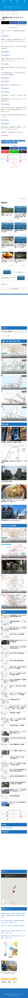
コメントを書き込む (14, 288)
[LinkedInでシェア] (17, 508)
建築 (12, 142)
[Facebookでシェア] (11, 504)
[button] (22, 151)
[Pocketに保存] (23, 504)
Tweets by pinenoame (6, 827)
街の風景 (4, 142)
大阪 (8, 142)
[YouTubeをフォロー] (20, 160)
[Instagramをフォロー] (7, 160)
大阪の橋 (11, 140)
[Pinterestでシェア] (11, 508)
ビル (21, 140)
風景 (16, 142)
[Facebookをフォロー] (20, 157)
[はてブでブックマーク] (17, 504)
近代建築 (16, 140)
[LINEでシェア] (4, 508)
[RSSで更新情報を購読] (14, 164)
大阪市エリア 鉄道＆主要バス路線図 (9, 925)
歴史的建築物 (5, 140)
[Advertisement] (14, 182)
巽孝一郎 (12, 922)
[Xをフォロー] (7, 157)
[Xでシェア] (4, 504)
